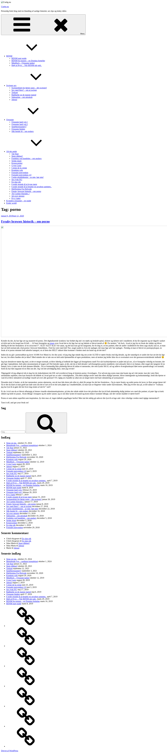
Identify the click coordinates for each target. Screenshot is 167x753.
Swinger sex (11, 85)
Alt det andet (11, 151)
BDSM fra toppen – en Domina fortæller (28, 61)
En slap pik (16, 182)
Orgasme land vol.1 (19, 122)
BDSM (9, 56)
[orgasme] (25, 686)
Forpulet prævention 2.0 (21, 175)
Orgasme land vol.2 (19, 124)
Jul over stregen (17, 196)
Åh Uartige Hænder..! (20, 194)
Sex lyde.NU (16, 180)
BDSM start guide (18, 58)
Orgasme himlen (18, 129)
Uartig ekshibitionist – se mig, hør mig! (27, 177)
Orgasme (10, 120)
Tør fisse (15, 154)
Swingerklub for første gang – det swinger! (29, 88)
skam (52, 343)
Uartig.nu (5, 6)
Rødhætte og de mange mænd (23, 95)
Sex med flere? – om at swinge (24, 90)
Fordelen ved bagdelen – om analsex (26, 158)
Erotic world (11, 203)
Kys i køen (15, 198)
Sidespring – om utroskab (21, 97)
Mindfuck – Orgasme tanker (23, 63)
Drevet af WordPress (9, 751)
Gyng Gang (16, 165)
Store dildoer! (17, 156)
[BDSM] (25, 646)
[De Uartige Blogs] (25, 626)
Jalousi (14, 99)
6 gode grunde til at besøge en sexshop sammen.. (31, 187)
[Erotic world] (25, 746)
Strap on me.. (11, 443)
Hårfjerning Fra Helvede (21, 189)
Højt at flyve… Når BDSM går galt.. (26, 65)
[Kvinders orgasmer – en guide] (25, 726)
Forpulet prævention (19, 172)
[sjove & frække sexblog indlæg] (25, 706)
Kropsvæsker (16, 163)
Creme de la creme (19, 168)
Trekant (14, 92)
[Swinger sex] (25, 666)
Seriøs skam (16, 161)
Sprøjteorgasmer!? (18, 127)
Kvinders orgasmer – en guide (18, 201)
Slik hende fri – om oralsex (22, 131)
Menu (82, 34)
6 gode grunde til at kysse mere (24, 184)
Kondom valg (17, 170)
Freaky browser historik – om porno (26, 191)
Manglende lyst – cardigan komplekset (22, 445)
